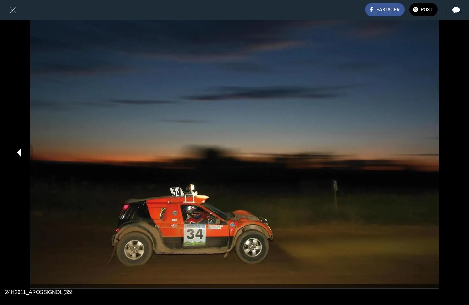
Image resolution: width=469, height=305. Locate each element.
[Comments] (456, 10)
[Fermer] (13, 10)
